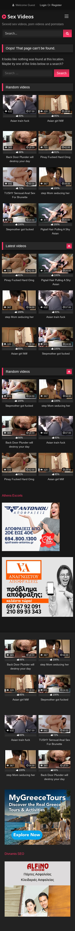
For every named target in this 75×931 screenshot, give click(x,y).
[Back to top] (63, 919)
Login (43, 5)
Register (57, 5)
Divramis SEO (14, 853)
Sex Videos (20, 16)
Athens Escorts (12, 495)
